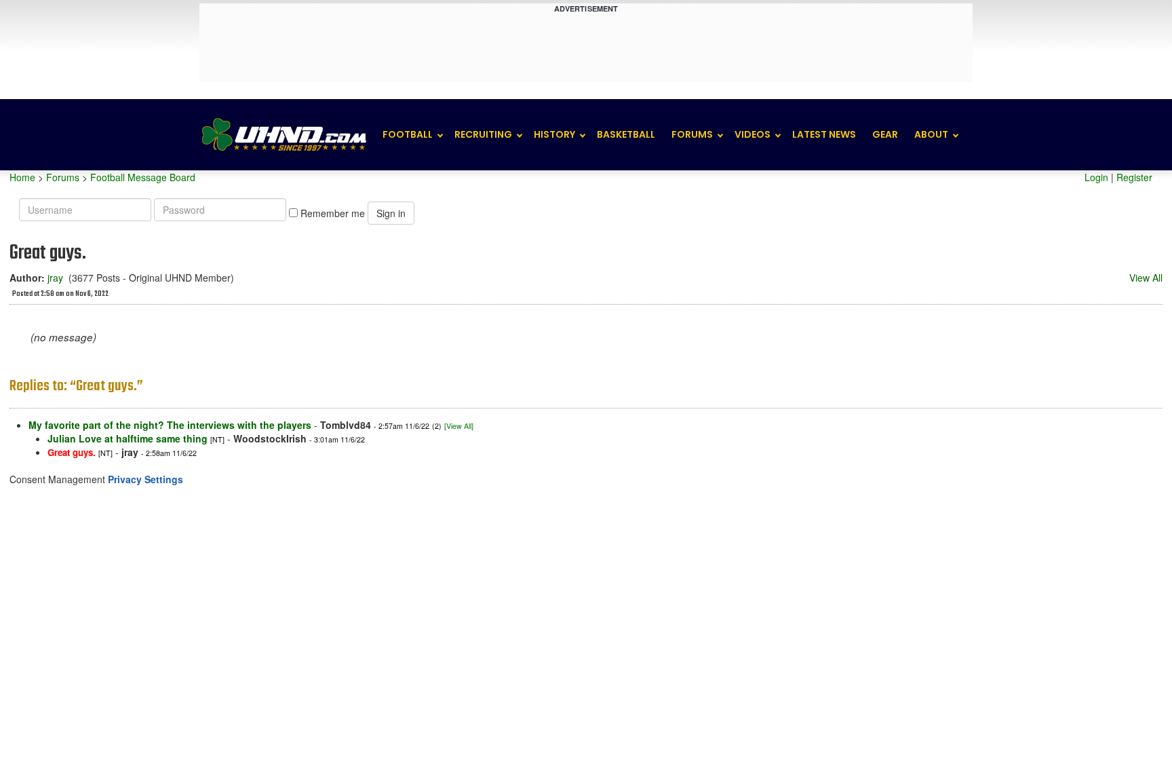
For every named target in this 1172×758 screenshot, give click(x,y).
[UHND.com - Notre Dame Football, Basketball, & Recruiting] (283, 134)
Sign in (391, 213)
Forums (692, 134)
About (931, 134)
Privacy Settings (145, 479)
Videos (752, 134)
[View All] (458, 426)
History (554, 134)
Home (22, 177)
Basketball (626, 134)
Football (408, 134)
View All (1146, 277)
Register (1134, 177)
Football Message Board (142, 177)
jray (55, 277)
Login (1096, 177)
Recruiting (483, 134)
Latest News (824, 134)
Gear (885, 134)
